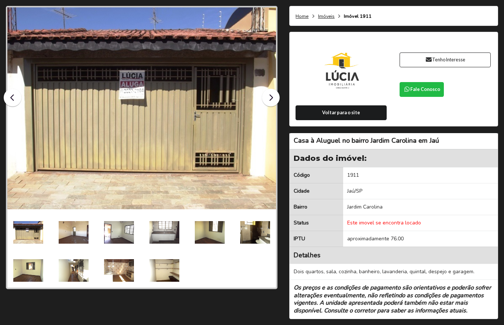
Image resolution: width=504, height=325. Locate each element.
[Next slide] (271, 97)
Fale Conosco (425, 89)
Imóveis (326, 16)
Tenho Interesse (448, 59)
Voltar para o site (341, 112)
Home (302, 16)
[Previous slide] (12, 97)
